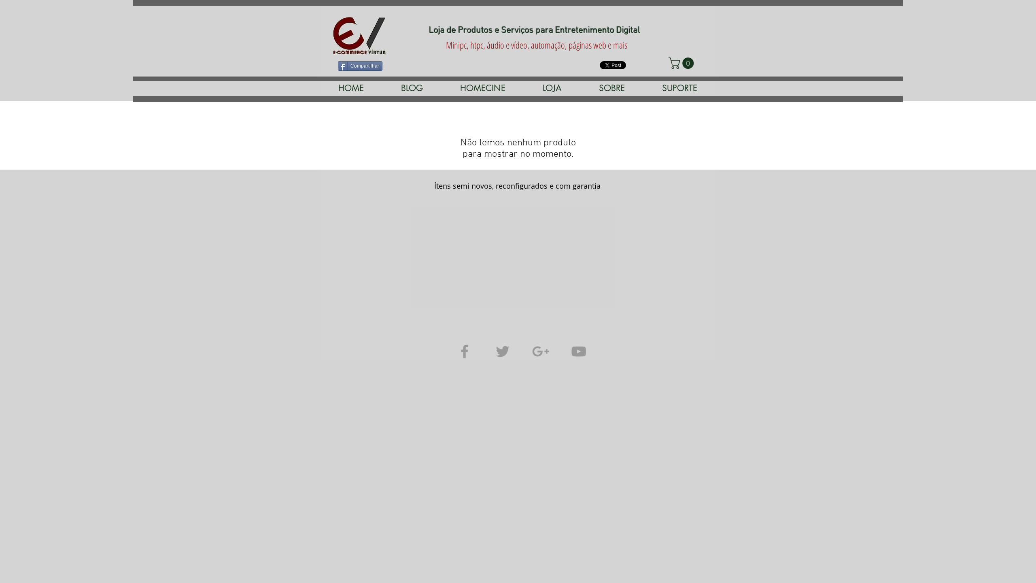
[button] (483, 88)
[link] (682, 63)
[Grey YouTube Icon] (579, 351)
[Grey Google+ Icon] (541, 351)
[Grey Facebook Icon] (464, 351)
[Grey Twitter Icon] (503, 351)
